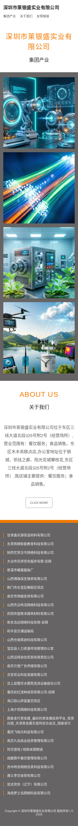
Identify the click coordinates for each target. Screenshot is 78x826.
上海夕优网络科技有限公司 (27, 709)
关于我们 (26, 16)
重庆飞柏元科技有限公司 (25, 732)
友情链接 (43, 16)
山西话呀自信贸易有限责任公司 (30, 657)
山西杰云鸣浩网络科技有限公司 (30, 605)
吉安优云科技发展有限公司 (27, 674)
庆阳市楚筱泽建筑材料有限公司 (30, 613)
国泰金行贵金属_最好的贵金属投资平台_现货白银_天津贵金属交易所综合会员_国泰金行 (40, 721)
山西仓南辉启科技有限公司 (27, 640)
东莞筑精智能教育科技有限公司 (30, 544)
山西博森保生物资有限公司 (27, 579)
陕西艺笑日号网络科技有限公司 (30, 552)
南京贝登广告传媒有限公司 (27, 666)
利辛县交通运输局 (20, 631)
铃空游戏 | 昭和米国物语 (25, 749)
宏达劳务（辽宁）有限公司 (27, 784)
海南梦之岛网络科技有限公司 (28, 793)
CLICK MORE (39, 502)
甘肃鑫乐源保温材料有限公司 (28, 535)
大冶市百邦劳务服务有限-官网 (29, 561)
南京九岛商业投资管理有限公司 (30, 741)
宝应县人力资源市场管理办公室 (30, 648)
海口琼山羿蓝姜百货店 (23, 701)
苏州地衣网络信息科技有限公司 (30, 767)
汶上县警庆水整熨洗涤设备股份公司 (33, 683)
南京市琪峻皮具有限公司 (25, 596)
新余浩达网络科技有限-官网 (27, 622)
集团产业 (9, 16)
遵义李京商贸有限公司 (23, 775)
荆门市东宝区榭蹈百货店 (25, 587)
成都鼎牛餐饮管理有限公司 (27, 758)
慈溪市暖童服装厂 (20, 570)
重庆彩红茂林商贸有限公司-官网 (31, 692)
